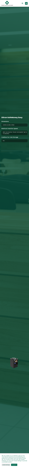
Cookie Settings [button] (6, 464)
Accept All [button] (14, 464)
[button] (26, 3)
